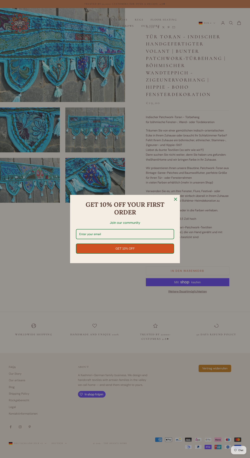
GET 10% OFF (125, 248)
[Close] (175, 199)
